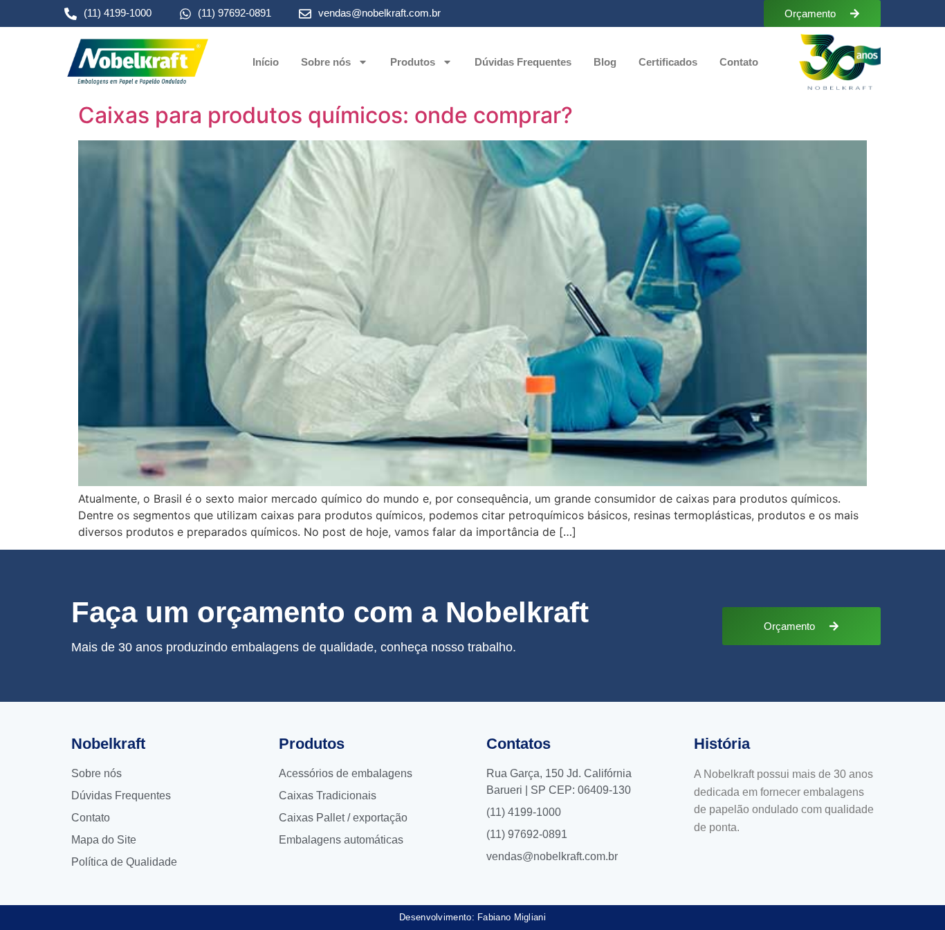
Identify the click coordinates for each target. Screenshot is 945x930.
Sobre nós (326, 62)
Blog (605, 62)
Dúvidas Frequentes (523, 62)
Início (266, 62)
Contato (738, 62)
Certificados (668, 62)
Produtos (412, 62)
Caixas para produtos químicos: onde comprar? (325, 115)
